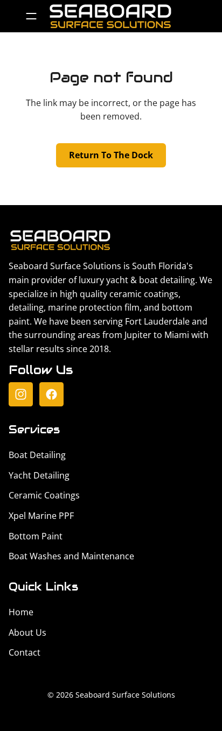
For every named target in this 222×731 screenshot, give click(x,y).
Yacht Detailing (39, 475)
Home (21, 612)
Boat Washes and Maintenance (71, 556)
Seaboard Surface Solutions (125, 695)
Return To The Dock (111, 155)
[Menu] (31, 16)
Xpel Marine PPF (41, 516)
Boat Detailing (37, 455)
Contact (24, 652)
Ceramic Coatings (44, 495)
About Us (27, 632)
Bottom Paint (36, 536)
